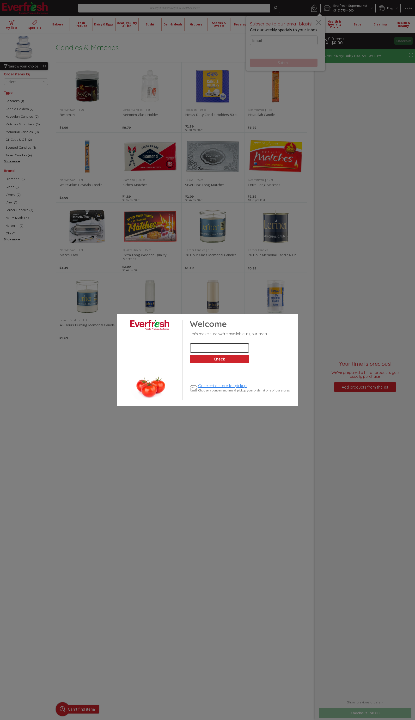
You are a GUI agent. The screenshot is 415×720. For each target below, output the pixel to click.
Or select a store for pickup (222, 385)
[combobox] (219, 348)
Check (219, 359)
